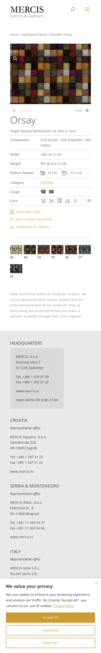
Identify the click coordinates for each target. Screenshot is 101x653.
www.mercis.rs (21, 537)
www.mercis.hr (22, 471)
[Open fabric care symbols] (89, 200)
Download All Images (32, 227)
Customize (50, 630)
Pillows (51, 192)
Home (14, 34)
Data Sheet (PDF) (28, 212)
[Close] (96, 582)
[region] (50, 615)
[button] (15, 58)
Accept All (50, 617)
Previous (25, 110)
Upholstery (43, 192)
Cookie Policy (64, 606)
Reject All (50, 643)
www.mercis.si (27, 391)
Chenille (55, 34)
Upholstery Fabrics (34, 34)
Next (79, 110)
